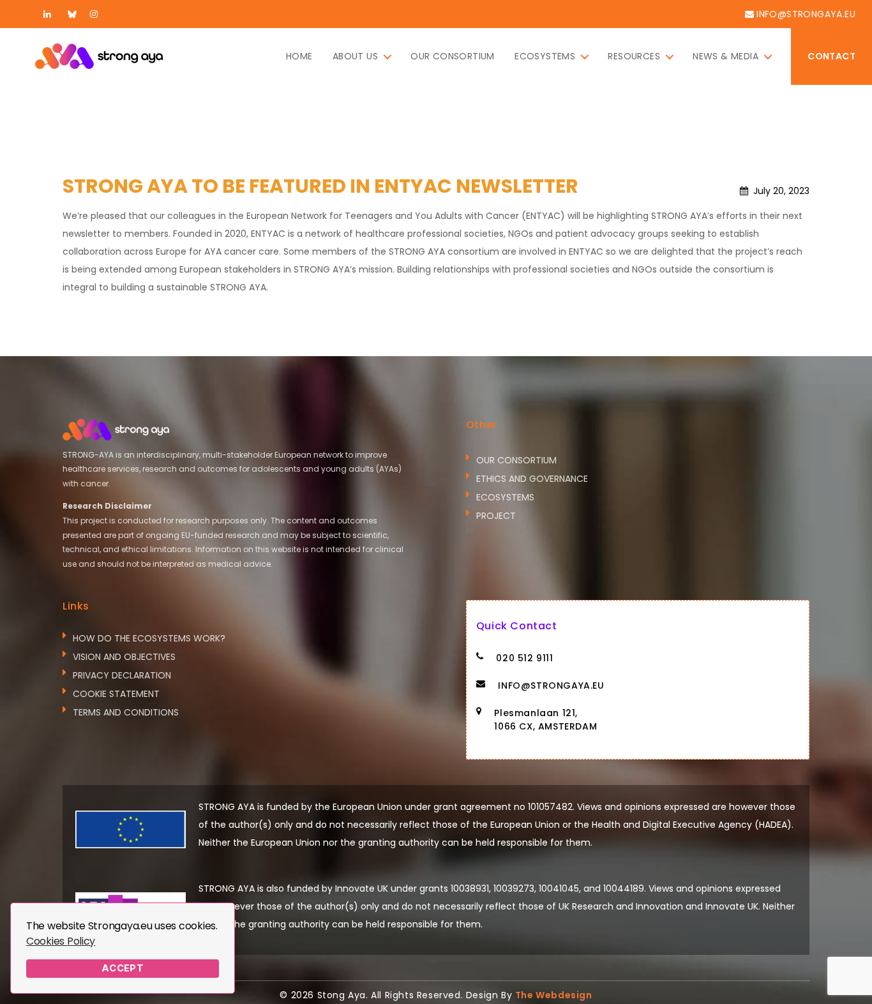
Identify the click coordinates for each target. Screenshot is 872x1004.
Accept (122, 968)
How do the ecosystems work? (149, 638)
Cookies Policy (60, 941)
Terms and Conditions (126, 712)
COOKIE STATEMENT (116, 693)
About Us (355, 56)
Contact (831, 56)
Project (496, 515)
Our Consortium (452, 56)
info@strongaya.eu (805, 14)
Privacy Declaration (122, 675)
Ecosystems (545, 56)
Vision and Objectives (124, 656)
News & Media (725, 56)
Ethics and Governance (532, 478)
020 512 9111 (524, 658)
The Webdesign (553, 995)
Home (299, 56)
